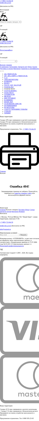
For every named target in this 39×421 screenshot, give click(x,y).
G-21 (6, 78)
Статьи (32, 210)
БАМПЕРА (8, 81)
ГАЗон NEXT (9, 92)
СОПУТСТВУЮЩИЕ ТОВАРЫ (15, 109)
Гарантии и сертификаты (30, 68)
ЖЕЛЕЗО (7, 96)
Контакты (17, 68)
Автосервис (13, 67)
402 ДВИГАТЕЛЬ (10, 74)
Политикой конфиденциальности (12, 246)
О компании (4, 67)
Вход (10, 50)
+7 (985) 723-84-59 (6, 1)
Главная (3, 210)
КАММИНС (8, 100)
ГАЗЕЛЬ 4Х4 (8, 87)
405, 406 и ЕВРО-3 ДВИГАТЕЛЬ (15, 76)
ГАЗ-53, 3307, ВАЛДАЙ (12, 85)
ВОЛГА (7, 83)
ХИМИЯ (7, 113)
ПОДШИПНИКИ (10, 105)
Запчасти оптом (5, 211)
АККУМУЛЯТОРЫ (11, 79)
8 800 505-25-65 (5, 3)
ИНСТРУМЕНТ (10, 98)
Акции (34, 67)
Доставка (21, 210)
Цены (30, 67)
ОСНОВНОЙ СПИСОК (13, 104)
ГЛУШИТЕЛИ (9, 94)
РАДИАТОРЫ (9, 107)
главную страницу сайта (23, 193)
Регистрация (4, 50)
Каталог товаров (6, 65)
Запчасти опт (22, 67)
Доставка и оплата (6, 68)
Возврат (22, 211)
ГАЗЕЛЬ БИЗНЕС (10, 91)
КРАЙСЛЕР (8, 102)
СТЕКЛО (7, 111)
